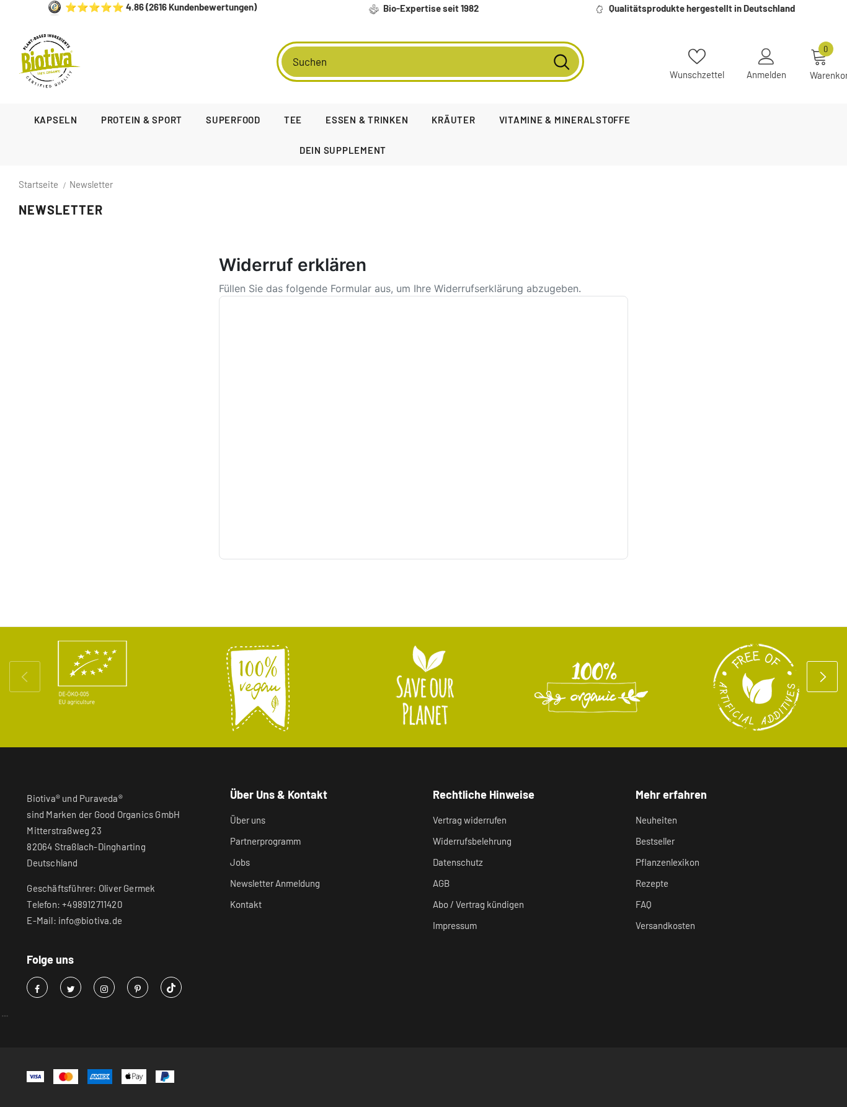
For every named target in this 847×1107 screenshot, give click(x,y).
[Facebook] (37, 987)
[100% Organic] (591, 687)
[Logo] (50, 61)
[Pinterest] (137, 987)
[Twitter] (70, 987)
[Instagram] (104, 987)
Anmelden (766, 74)
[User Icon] (766, 55)
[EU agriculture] (92, 672)
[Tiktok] (171, 987)
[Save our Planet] (425, 687)
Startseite (38, 184)
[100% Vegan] (258, 687)
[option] (92, 672)
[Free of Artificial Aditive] (757, 687)
